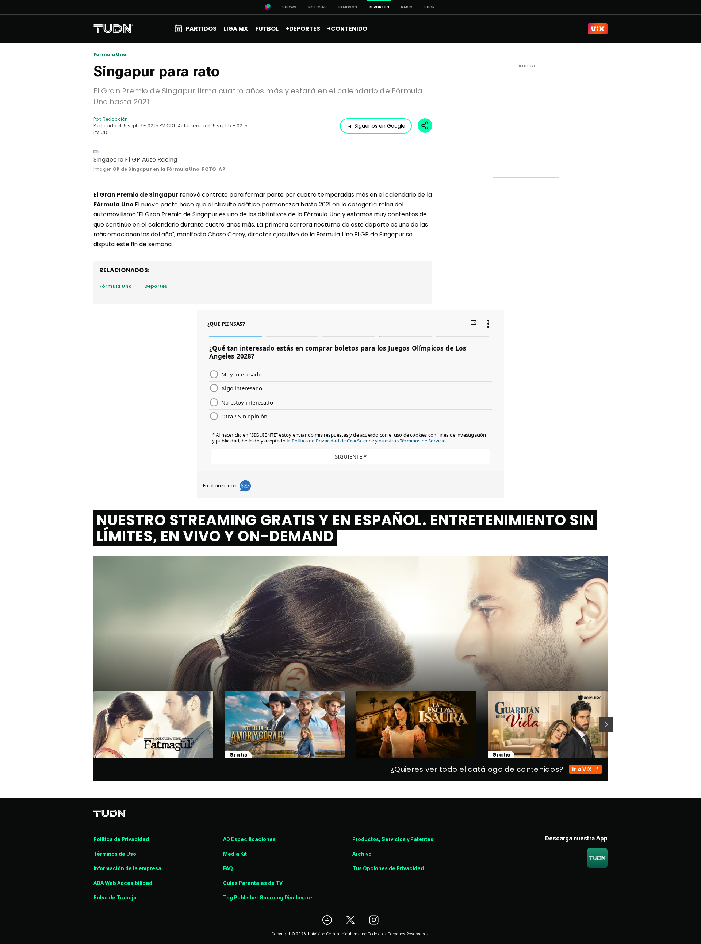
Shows (289, 7)
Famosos (347, 7)
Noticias (317, 7)
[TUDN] (113, 29)
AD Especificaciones (249, 839)
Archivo (362, 854)
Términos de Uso (114, 854)
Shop (429, 7)
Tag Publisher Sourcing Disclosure (267, 898)
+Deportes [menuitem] (303, 28)
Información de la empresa (127, 868)
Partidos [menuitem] (201, 28)
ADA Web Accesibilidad (122, 883)
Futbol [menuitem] (267, 28)
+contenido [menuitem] (347, 28)
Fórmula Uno (109, 55)
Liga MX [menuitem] (235, 28)
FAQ (228, 868)
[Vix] (598, 28)
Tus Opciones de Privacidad (388, 868)
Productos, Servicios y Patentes (392, 839)
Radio (407, 7)
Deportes (155, 286)
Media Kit (235, 854)
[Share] (425, 125)
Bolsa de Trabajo (115, 898)
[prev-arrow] (89, 724)
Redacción (115, 119)
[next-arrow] (606, 724)
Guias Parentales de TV (253, 883)
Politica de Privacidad (121, 839)
